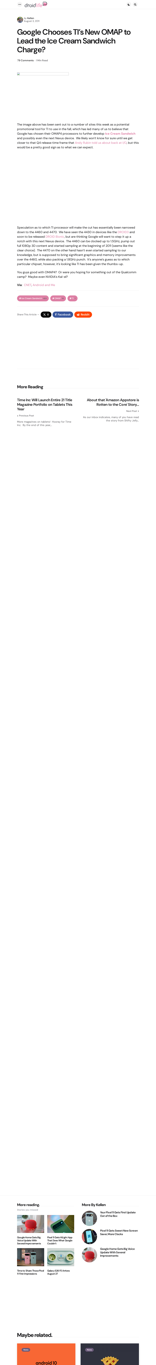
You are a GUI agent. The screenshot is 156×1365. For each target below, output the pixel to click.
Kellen (30, 18)
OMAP (59, 298)
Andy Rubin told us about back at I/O (101, 143)
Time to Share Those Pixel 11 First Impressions (30, 1272)
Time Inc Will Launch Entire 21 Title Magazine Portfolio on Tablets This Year (44, 404)
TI (73, 298)
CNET (27, 285)
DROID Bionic (55, 237)
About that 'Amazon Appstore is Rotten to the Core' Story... (113, 402)
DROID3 (123, 232)
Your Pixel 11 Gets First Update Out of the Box (118, 1214)
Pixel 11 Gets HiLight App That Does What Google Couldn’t (59, 1240)
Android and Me (44, 285)
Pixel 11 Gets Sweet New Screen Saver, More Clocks (119, 1232)
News (25, 1350)
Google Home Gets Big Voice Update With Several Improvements (29, 1240)
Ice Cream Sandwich (120, 134)
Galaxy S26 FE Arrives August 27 (58, 1272)
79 (25, 60)
